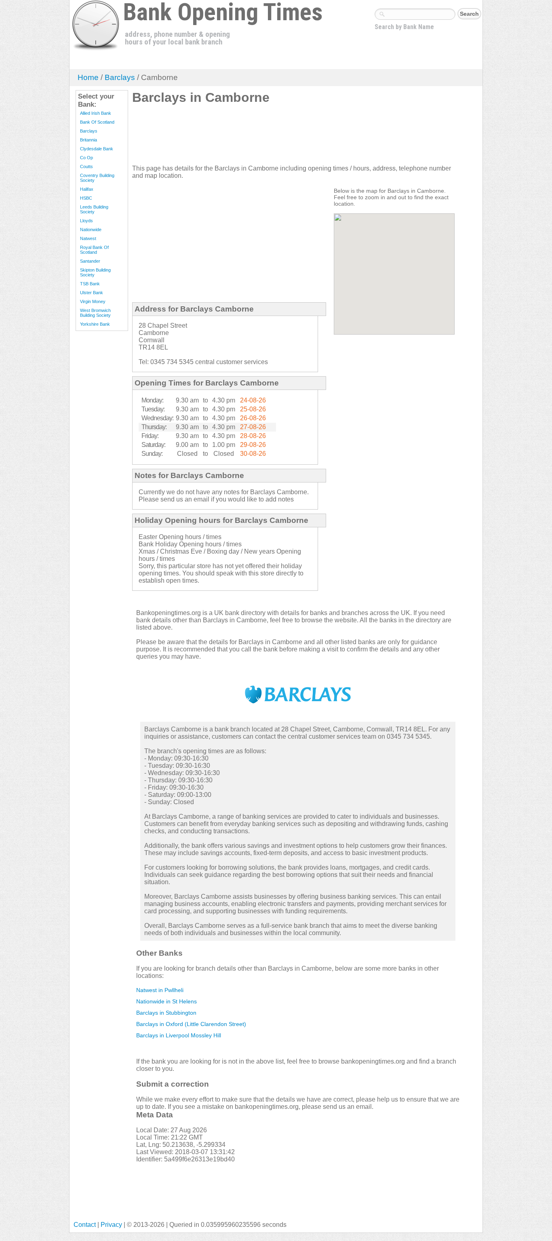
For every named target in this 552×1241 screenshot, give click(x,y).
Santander (90, 261)
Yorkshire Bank (95, 324)
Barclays (120, 77)
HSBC (86, 198)
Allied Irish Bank (95, 113)
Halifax (86, 189)
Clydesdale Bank (96, 148)
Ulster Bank (91, 292)
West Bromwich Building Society (95, 313)
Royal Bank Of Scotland (94, 250)
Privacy (111, 1224)
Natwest (88, 238)
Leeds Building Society (94, 209)
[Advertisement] (279, 138)
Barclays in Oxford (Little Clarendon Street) (191, 1024)
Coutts (86, 166)
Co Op (86, 157)
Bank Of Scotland (97, 122)
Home (88, 77)
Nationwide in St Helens (166, 1001)
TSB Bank (90, 283)
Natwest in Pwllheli (159, 990)
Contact (85, 1224)
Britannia (88, 139)
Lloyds (86, 220)
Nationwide (90, 229)
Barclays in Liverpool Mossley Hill (178, 1035)
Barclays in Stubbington (166, 1012)
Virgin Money (92, 301)
